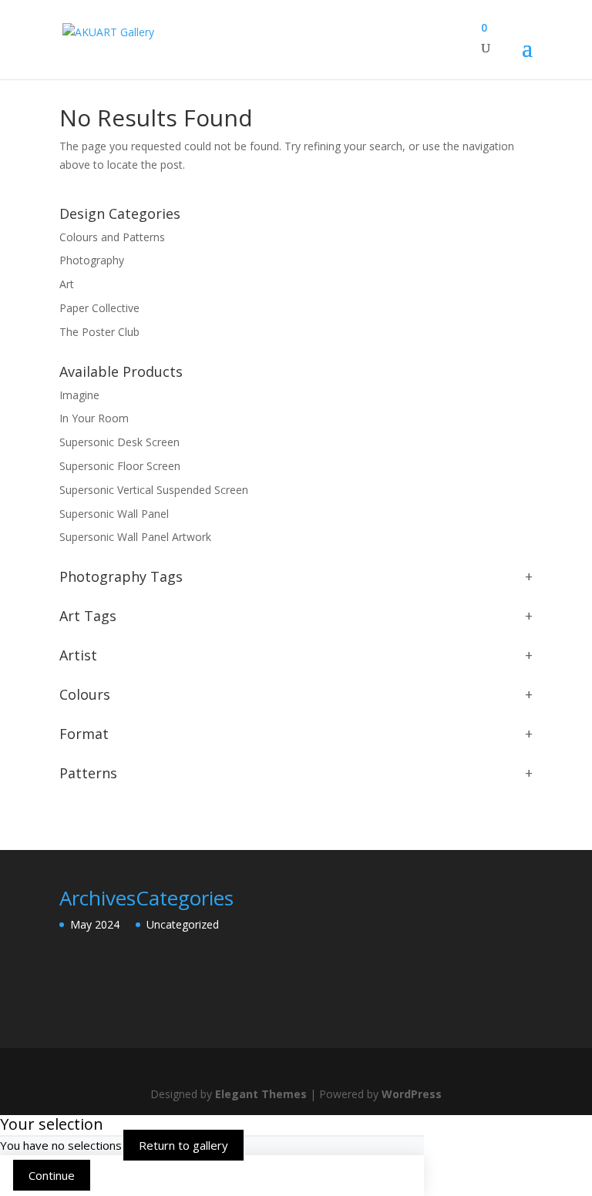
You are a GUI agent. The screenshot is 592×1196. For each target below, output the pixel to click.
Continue (52, 1175)
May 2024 (94, 924)
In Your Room (94, 418)
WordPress (412, 1094)
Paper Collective (99, 308)
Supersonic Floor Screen (119, 466)
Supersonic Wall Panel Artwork (135, 536)
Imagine (79, 395)
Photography (91, 260)
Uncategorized (182, 924)
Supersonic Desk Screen (119, 442)
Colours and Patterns (112, 237)
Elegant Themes (261, 1094)
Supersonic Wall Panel (114, 513)
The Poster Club (99, 331)
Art (66, 284)
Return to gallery (183, 1145)
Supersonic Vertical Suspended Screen (153, 489)
